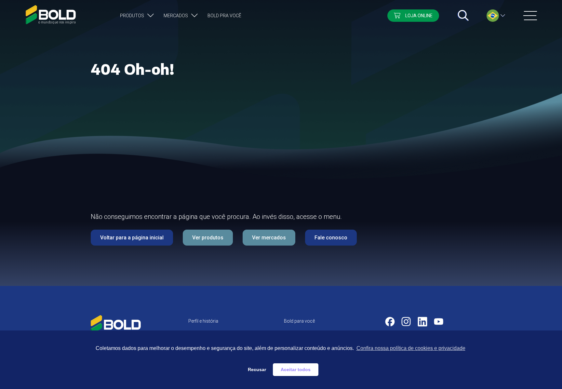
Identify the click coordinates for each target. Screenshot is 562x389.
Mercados (176, 15)
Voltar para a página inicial (132, 238)
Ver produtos (207, 238)
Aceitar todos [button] (296, 369)
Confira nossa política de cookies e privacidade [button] (410, 348)
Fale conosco (330, 238)
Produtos (132, 15)
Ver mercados (269, 238)
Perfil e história (203, 321)
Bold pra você (224, 15)
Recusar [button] (257, 369)
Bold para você (299, 321)
